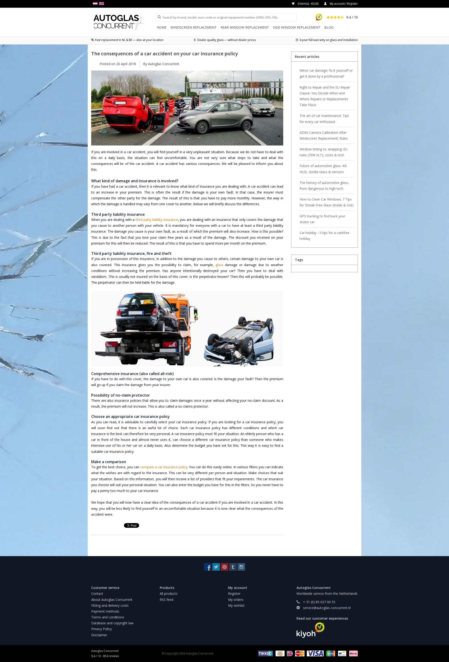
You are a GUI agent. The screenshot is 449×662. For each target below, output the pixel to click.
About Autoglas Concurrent (111, 599)
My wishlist (236, 605)
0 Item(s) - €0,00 (308, 4)
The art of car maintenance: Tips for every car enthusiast (324, 118)
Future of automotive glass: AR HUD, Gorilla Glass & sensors (323, 169)
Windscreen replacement (193, 27)
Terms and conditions (107, 617)
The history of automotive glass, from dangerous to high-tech (324, 185)
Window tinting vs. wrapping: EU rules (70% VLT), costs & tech (324, 152)
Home (162, 27)
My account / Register (343, 4)
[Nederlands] (96, 3)
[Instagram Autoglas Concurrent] (241, 567)
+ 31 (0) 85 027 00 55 (319, 602)
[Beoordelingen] (327, 630)
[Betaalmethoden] (264, 653)
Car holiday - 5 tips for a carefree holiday (324, 236)
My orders (235, 599)
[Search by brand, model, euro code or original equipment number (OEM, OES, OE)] (157, 17)
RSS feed (166, 599)
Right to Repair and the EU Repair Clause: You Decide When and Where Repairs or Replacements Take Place (325, 96)
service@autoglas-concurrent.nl (327, 608)
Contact (97, 593)
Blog (328, 27)
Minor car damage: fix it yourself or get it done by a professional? (326, 73)
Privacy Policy (101, 629)
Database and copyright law (112, 623)
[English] (102, 3)
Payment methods (105, 611)
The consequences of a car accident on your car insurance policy (164, 53)
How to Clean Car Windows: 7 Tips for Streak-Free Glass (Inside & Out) (327, 202)
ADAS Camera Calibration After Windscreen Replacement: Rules (324, 135)
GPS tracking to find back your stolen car (322, 219)
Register (234, 593)
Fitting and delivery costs (110, 605)
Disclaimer (99, 635)
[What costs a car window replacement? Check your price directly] (123, 22)
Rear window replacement (245, 27)
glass (219, 265)
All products (168, 593)
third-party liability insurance (157, 219)
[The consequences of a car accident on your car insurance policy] (187, 110)
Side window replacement (296, 27)
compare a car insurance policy (163, 467)
